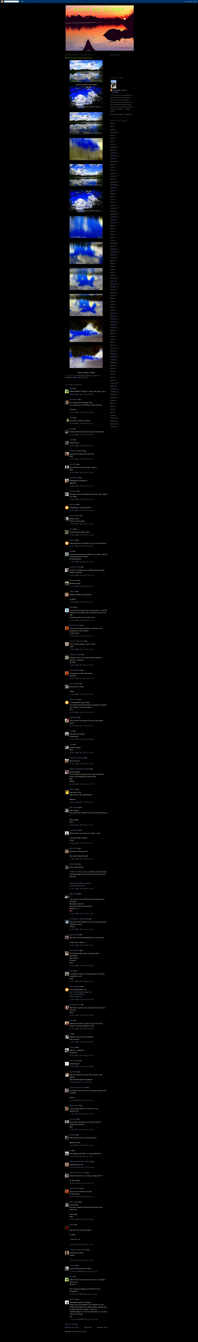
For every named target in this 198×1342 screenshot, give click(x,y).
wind (71, 744)
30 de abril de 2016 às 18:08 (82, 1066)
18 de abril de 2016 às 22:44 (82, 535)
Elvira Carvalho (74, 515)
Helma (71, 971)
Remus (72, 607)
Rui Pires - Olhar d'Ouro (77, 641)
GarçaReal (73, 1135)
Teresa (71, 529)
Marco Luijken (74, 807)
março (112, 129)
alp (70, 1150)
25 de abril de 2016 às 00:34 (82, 1028)
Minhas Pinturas (74, 1105)
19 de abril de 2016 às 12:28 (82, 575)
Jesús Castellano (74, 683)
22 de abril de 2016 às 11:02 (82, 913)
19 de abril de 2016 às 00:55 (82, 546)
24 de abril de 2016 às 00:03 (82, 965)
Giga (71, 429)
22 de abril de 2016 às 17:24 (82, 945)
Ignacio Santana (74, 934)
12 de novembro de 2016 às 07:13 (84, 1294)
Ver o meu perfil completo (121, 114)
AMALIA (72, 591)
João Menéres (73, 399)
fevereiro (113, 132)
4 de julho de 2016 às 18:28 (81, 1260)
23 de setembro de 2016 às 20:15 (84, 1271)
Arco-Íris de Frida (75, 567)
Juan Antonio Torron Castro (78, 1087)
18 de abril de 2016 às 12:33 (82, 459)
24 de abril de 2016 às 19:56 (82, 1015)
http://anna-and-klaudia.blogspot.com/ (81, 992)
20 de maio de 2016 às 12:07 (81, 1156)
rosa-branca (73, 491)
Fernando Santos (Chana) (119, 91)
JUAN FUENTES (75, 625)
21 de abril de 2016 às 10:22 (82, 859)
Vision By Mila (74, 1060)
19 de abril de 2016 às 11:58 (82, 562)
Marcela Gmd (74, 848)
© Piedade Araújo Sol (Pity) (78, 1249)
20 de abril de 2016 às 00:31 (82, 694)
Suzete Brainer (74, 830)
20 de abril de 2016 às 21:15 (82, 843)
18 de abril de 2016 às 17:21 (82, 486)
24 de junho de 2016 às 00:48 (82, 1167)
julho (111, 123)
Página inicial (88, 1327)
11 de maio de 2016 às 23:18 (81, 1114)
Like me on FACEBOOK (77, 994)
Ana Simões (73, 1072)
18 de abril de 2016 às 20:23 (82, 510)
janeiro (112, 150)
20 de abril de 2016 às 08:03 (82, 739)
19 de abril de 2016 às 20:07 (82, 665)
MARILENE (73, 717)
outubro (112, 158)
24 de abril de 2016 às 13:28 (82, 981)
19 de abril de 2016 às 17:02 (82, 620)
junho (112, 138)
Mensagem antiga (102, 1327)
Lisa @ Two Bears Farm (77, 758)
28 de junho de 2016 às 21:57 (82, 1183)
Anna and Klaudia (75, 986)
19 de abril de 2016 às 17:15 (82, 636)
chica (71, 388)
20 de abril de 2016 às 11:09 (82, 752)
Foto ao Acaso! (100, 9)
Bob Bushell (73, 580)
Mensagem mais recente (72, 1327)
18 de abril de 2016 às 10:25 (82, 446)
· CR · (79, 1239)
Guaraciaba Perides (75, 654)
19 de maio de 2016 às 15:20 (81, 1145)
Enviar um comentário (71, 1324)
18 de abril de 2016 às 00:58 (82, 412)
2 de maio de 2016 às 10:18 (81, 1100)
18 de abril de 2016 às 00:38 (82, 394)
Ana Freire (73, 1299)
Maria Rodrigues (74, 950)
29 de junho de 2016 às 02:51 (82, 1196)
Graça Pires (73, 464)
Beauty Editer (74, 864)
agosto (112, 190)
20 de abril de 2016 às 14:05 (82, 764)
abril (111, 126)
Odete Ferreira (74, 699)
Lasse (71, 440)
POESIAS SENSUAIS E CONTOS (80, 1161)
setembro (113, 161)
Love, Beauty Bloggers (81, 872)
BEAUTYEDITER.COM (77, 886)
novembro (113, 155)
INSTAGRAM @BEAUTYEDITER (80, 883)
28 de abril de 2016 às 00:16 (82, 1042)
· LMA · (72, 1239)
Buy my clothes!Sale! (76, 996)
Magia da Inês (74, 894)
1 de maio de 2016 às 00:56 (81, 1082)
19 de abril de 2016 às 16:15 (82, 586)
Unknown (72, 540)
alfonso (72, 1224)
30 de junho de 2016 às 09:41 (82, 1219)
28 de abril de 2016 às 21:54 (82, 1055)
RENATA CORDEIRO (76, 451)
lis (70, 1034)
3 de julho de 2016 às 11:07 (81, 1244)
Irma (71, 731)
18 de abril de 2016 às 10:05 (82, 434)
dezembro (113, 153)
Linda (71, 417)
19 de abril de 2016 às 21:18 (82, 678)
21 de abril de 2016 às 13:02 (82, 888)
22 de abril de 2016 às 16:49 (82, 929)
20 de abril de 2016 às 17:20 (82, 784)
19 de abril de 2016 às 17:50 (82, 649)
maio (111, 167)
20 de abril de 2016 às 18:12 (82, 802)
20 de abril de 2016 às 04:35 (82, 726)
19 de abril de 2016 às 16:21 (82, 602)
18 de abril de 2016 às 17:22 (82, 499)
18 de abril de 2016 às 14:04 (82, 472)
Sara (71, 551)
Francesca (72, 1047)
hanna (71, 1020)
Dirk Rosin (73, 504)
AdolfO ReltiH (74, 478)
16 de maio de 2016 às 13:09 (81, 1129)
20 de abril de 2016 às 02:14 (82, 712)
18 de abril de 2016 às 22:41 (82, 524)
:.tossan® (72, 1265)
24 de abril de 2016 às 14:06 (82, 999)
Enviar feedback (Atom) (79, 1331)
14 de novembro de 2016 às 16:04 (84, 1319)
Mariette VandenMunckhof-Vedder (80, 769)
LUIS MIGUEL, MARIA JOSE (79, 919)
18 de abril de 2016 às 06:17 (82, 423)
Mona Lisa (73, 789)
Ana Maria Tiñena (75, 1004)
